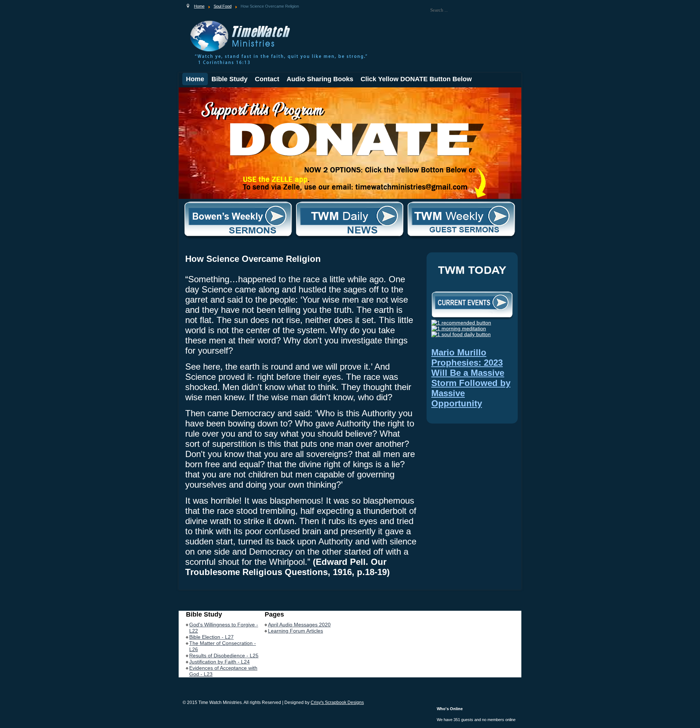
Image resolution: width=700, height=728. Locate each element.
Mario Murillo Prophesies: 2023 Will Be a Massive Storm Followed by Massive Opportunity (470, 377)
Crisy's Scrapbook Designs (337, 702)
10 (233, 93)
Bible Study (229, 79)
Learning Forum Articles (295, 631)
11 (238, 93)
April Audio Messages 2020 (299, 624)
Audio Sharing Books (320, 79)
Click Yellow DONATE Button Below (416, 79)
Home (195, 79)
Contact (267, 79)
